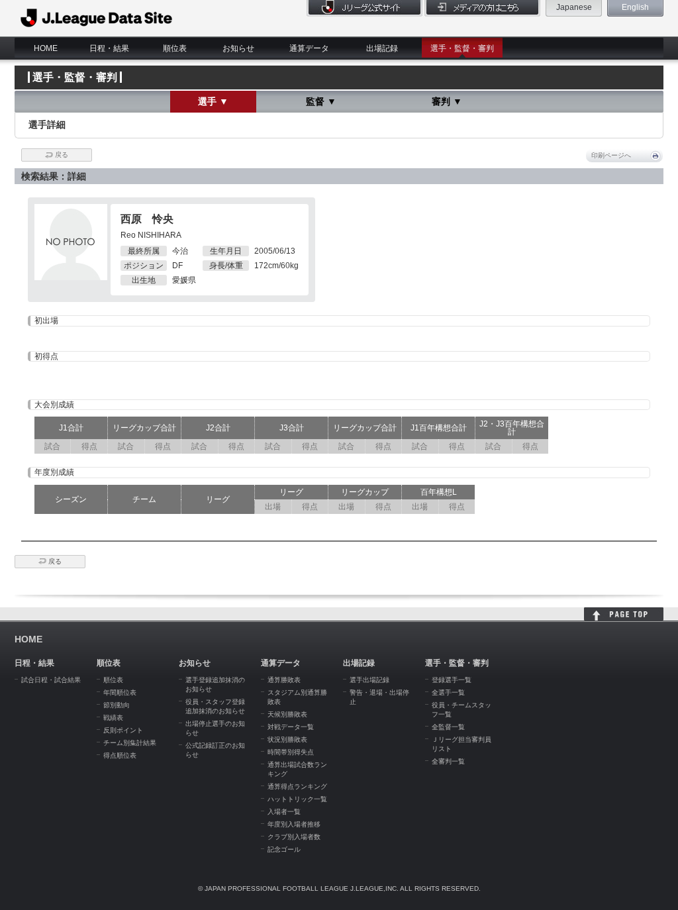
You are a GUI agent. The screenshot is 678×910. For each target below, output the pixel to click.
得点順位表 (119, 755)
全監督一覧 (448, 727)
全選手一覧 (448, 692)
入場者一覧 (284, 811)
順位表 (175, 48)
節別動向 (116, 705)
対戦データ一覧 (290, 727)
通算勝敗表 (284, 679)
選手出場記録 (369, 679)
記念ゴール (284, 849)
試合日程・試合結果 (51, 679)
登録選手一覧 (451, 679)
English (635, 7)
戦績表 (113, 717)
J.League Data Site (97, 18)
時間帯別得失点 (290, 752)
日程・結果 (109, 48)
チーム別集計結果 (129, 742)
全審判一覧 (448, 761)
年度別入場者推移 (293, 824)
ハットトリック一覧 (297, 799)
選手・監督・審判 (462, 48)
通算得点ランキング (297, 786)
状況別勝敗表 (287, 739)
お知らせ (238, 48)
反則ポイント (123, 730)
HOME (46, 48)
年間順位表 (119, 692)
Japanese (574, 7)
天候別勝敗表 (287, 714)
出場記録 (382, 48)
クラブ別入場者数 (293, 836)
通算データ (309, 48)
